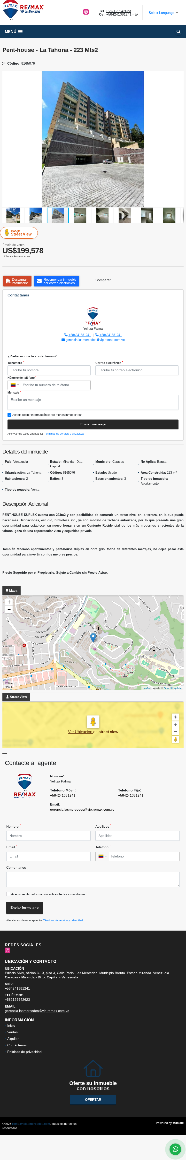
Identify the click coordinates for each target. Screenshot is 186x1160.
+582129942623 (118, 11)
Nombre (13, 826)
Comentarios (16, 867)
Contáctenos (17, 1045)
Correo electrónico (109, 363)
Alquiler (13, 1039)
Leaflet (147, 688)
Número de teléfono (22, 377)
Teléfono (102, 847)
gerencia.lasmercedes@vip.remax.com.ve (95, 340)
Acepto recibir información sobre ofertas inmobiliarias (48, 894)
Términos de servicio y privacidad (64, 433)
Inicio (11, 1025)
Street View (21, 232)
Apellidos (103, 826)
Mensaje (14, 392)
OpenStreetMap (173, 688)
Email (11, 847)
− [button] (9, 609)
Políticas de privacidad (24, 1052)
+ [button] (9, 602)
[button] (179, 75)
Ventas (12, 1032)
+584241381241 (119, 14)
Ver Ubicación (80, 732)
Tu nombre (16, 363)
